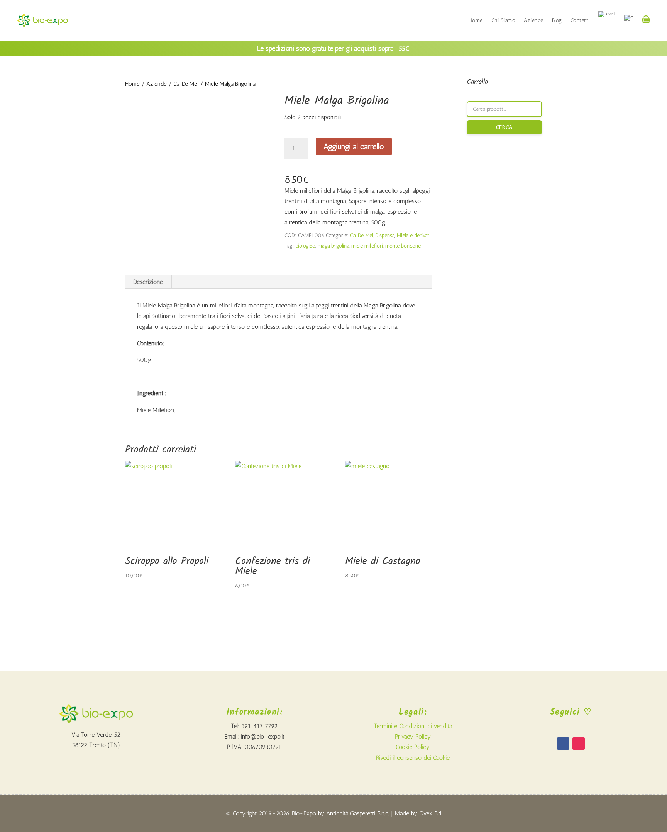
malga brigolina (333, 246)
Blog (557, 20)
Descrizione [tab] (148, 281)
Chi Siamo (503, 20)
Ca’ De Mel (185, 83)
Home (476, 20)
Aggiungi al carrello (353, 146)
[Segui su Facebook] (563, 743)
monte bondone (403, 246)
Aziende (533, 20)
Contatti (580, 20)
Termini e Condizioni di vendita (413, 726)
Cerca (504, 127)
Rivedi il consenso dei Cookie (413, 757)
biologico (305, 246)
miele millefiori (367, 246)
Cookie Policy (413, 746)
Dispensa (384, 235)
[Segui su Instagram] (578, 743)
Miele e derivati (413, 235)
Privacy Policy (413, 736)
